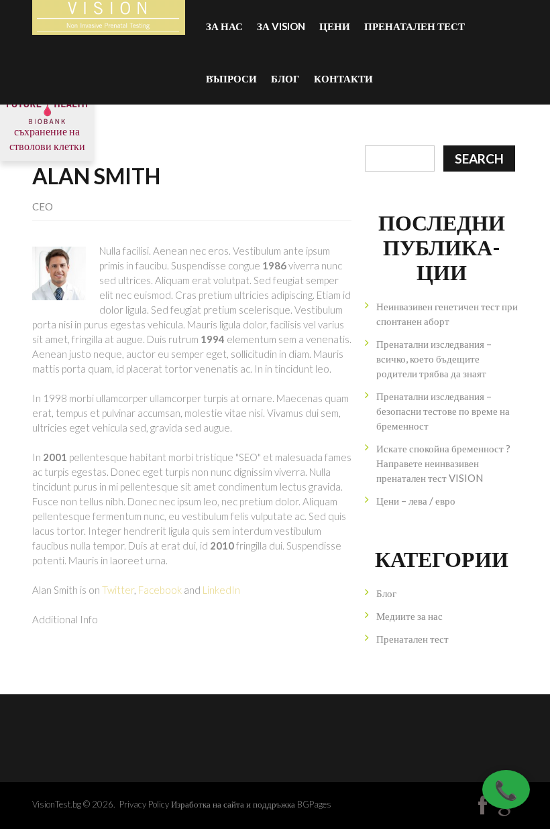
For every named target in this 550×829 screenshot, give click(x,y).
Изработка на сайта (207, 804)
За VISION (281, 26)
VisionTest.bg (56, 804)
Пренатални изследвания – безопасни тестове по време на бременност (443, 411)
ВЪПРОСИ (231, 78)
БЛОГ (285, 78)
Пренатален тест (414, 26)
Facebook (160, 590)
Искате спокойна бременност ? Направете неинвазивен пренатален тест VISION (443, 463)
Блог (386, 593)
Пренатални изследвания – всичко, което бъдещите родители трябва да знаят (434, 358)
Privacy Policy (144, 804)
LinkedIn (221, 590)
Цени (334, 26)
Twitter (118, 590)
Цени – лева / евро (415, 501)
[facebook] (482, 805)
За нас (224, 26)
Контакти (343, 78)
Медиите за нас (409, 616)
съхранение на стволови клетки (47, 138)
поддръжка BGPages (292, 804)
